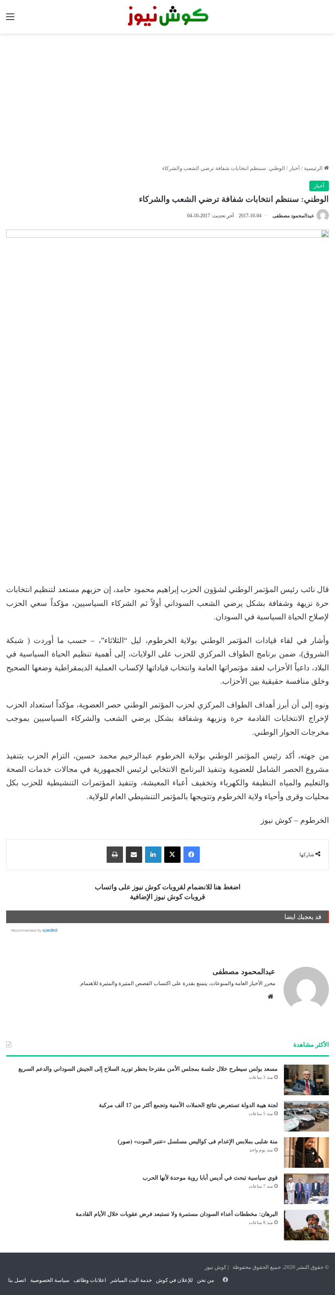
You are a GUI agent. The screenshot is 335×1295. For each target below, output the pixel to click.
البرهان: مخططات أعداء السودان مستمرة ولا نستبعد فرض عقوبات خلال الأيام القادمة (177, 1214)
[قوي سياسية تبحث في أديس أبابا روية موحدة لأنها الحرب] (306, 1188)
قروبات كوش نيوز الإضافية (167, 897)
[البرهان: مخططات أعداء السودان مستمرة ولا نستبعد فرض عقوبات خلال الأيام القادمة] (306, 1225)
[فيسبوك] (191, 854)
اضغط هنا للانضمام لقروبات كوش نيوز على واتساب (168, 887)
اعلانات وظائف (90, 1280)
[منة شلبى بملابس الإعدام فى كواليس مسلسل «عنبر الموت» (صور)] (306, 1152)
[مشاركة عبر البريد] (134, 854)
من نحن (205, 1280)
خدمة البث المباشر (131, 1280)
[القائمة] (10, 20)
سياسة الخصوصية (49, 1280)
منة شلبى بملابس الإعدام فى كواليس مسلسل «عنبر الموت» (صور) (198, 1141)
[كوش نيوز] (167, 17)
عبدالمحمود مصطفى (293, 216)
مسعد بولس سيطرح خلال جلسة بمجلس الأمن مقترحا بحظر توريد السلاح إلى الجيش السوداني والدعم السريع (148, 1069)
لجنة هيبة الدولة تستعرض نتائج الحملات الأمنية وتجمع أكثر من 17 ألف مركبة (188, 1105)
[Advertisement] (167, 99)
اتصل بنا (17, 1280)
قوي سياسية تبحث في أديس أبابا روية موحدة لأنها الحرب (210, 1178)
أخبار (294, 168)
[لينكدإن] (153, 854)
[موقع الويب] (270, 996)
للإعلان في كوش (174, 1280)
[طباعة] (115, 854)
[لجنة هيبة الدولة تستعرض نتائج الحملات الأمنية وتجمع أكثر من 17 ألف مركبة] (306, 1116)
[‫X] (172, 854)
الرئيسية (314, 168)
